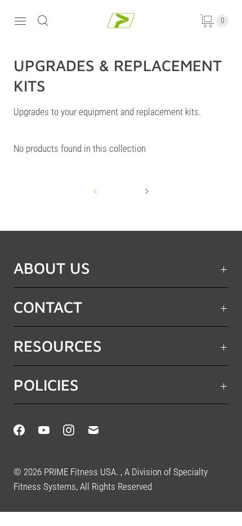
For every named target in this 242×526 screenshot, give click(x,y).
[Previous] (95, 191)
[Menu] (20, 20)
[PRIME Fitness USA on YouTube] (50, 430)
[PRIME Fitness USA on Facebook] (26, 430)
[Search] (43, 20)
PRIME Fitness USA (80, 471)
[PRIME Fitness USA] (121, 20)
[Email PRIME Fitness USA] (100, 430)
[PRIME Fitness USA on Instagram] (75, 430)
